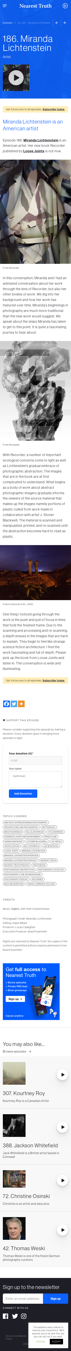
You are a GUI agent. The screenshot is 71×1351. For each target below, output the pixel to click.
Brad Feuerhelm (13, 832)
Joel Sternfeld (31, 846)
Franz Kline (50, 837)
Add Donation (23, 793)
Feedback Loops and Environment (22, 837)
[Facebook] (6, 704)
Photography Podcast (16, 879)
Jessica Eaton (11, 846)
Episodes (7, 22)
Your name (15, 768)
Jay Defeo (56, 841)
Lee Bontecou (51, 846)
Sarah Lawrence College (41, 884)
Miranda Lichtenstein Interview (21, 856)
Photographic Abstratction (19, 870)
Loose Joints (33, 151)
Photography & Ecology (51, 870)
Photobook (39, 865)
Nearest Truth (48, 860)
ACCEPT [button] (56, 1341)
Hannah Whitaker (13, 841)
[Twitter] (14, 704)
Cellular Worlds (35, 832)
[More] (21, 704)
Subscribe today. (54, 109)
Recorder (37, 879)
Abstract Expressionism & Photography (25, 822)
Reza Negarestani (14, 884)
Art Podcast (48, 827)
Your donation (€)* (21, 753)
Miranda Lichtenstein (41, 140)
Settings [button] (40, 1341)
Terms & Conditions (16, 1336)
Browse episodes (15, 1051)
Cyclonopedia (55, 832)
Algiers (15, 909)
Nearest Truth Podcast (17, 865)
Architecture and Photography (21, 827)
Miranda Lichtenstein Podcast (20, 860)
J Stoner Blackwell (37, 841)
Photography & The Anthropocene (22, 874)
